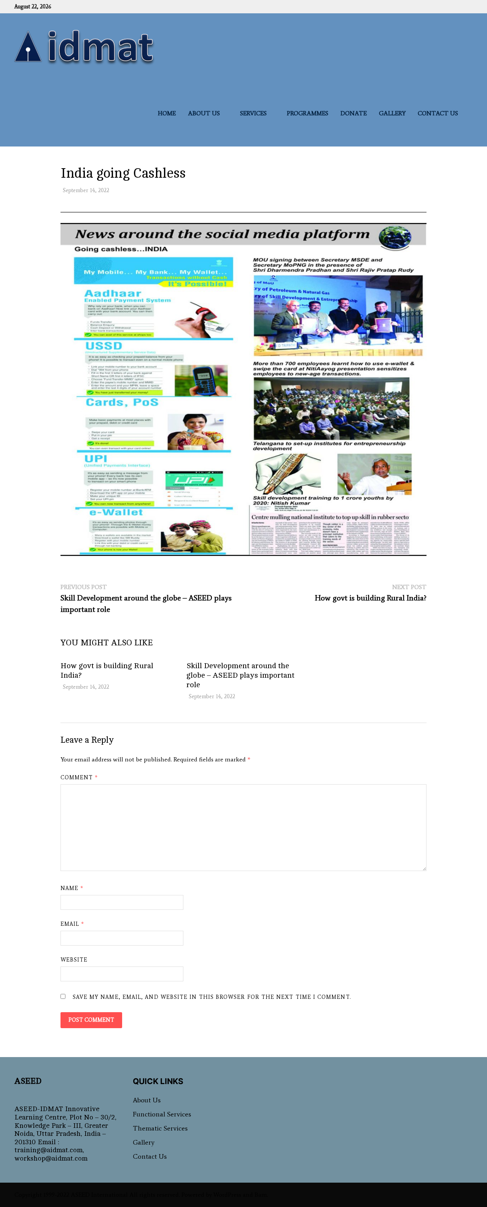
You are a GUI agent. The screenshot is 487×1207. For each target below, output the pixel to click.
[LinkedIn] (471, 6)
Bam (261, 1194)
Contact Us (438, 113)
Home (167, 113)
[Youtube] (467, 6)
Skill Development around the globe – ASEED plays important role (240, 675)
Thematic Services (160, 1128)
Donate (354, 113)
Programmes (307, 113)
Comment (79, 777)
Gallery (392, 113)
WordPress (227, 1194)
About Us (204, 113)
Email (72, 924)
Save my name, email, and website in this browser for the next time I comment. (212, 997)
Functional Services (162, 1114)
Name (71, 888)
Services (253, 113)
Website (74, 960)
